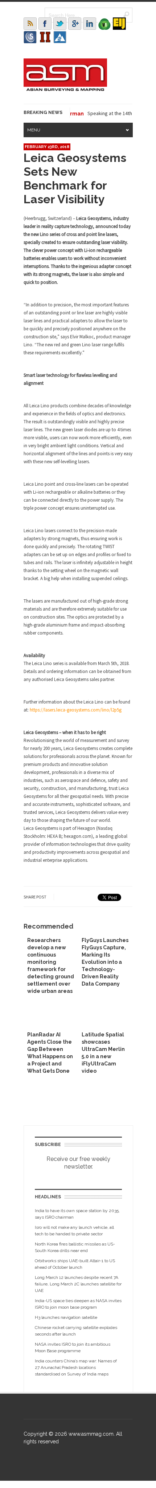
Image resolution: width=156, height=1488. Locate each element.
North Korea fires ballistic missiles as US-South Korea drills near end (75, 1247)
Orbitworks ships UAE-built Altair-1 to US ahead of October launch (75, 1264)
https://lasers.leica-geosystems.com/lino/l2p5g (76, 710)
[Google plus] (74, 23)
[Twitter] (59, 23)
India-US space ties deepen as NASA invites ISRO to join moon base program (78, 1304)
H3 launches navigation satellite (66, 1317)
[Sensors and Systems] (30, 37)
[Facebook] (45, 23)
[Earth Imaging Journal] (119, 23)
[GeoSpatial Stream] (59, 37)
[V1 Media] (104, 23)
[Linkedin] (89, 23)
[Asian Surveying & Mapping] (65, 89)
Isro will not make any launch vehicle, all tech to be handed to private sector (74, 1230)
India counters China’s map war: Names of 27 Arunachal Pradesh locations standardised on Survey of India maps (76, 1367)
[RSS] (30, 23)
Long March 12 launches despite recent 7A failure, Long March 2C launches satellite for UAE (78, 1284)
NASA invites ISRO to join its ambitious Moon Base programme (72, 1347)
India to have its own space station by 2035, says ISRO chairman (77, 1214)
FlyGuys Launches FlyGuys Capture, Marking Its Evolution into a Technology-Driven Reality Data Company (105, 962)
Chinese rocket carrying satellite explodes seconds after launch (76, 1331)
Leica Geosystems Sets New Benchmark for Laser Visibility (75, 178)
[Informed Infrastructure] (45, 37)
